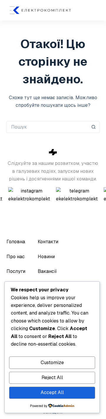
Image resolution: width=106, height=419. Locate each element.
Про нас (15, 257)
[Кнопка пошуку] (94, 127)
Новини (46, 257)
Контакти (48, 242)
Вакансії (47, 271)
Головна (15, 242)
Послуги (15, 271)
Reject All (52, 377)
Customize (52, 362)
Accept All (52, 392)
